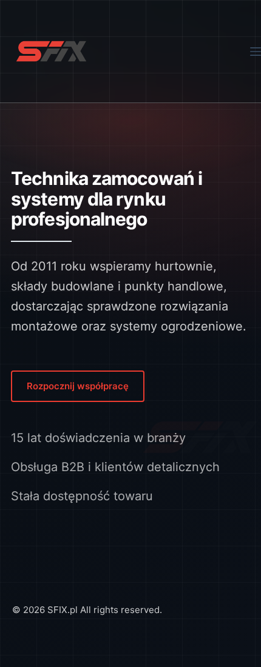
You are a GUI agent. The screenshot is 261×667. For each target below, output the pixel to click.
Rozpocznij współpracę (78, 386)
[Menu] (255, 51)
